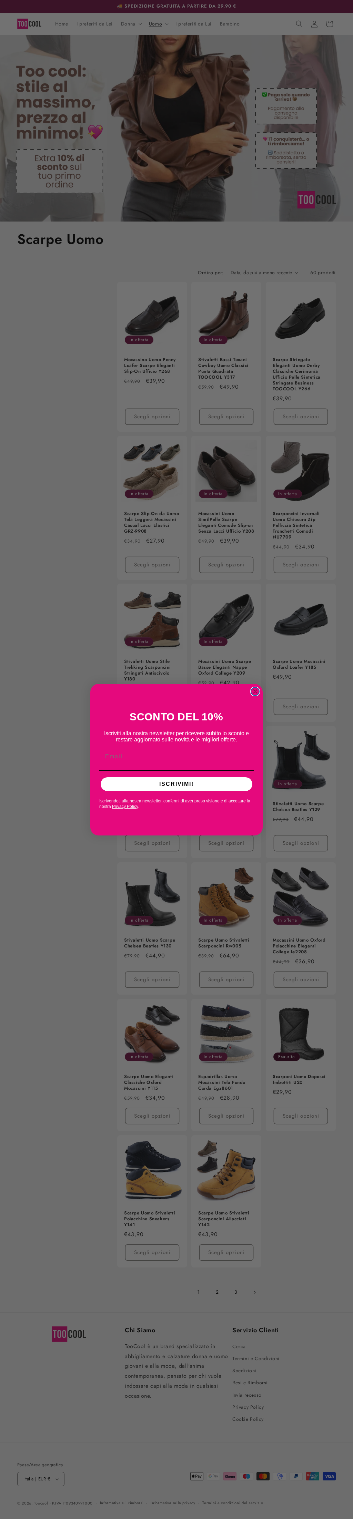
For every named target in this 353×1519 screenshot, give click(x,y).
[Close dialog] (255, 691)
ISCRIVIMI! (176, 784)
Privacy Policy (125, 806)
